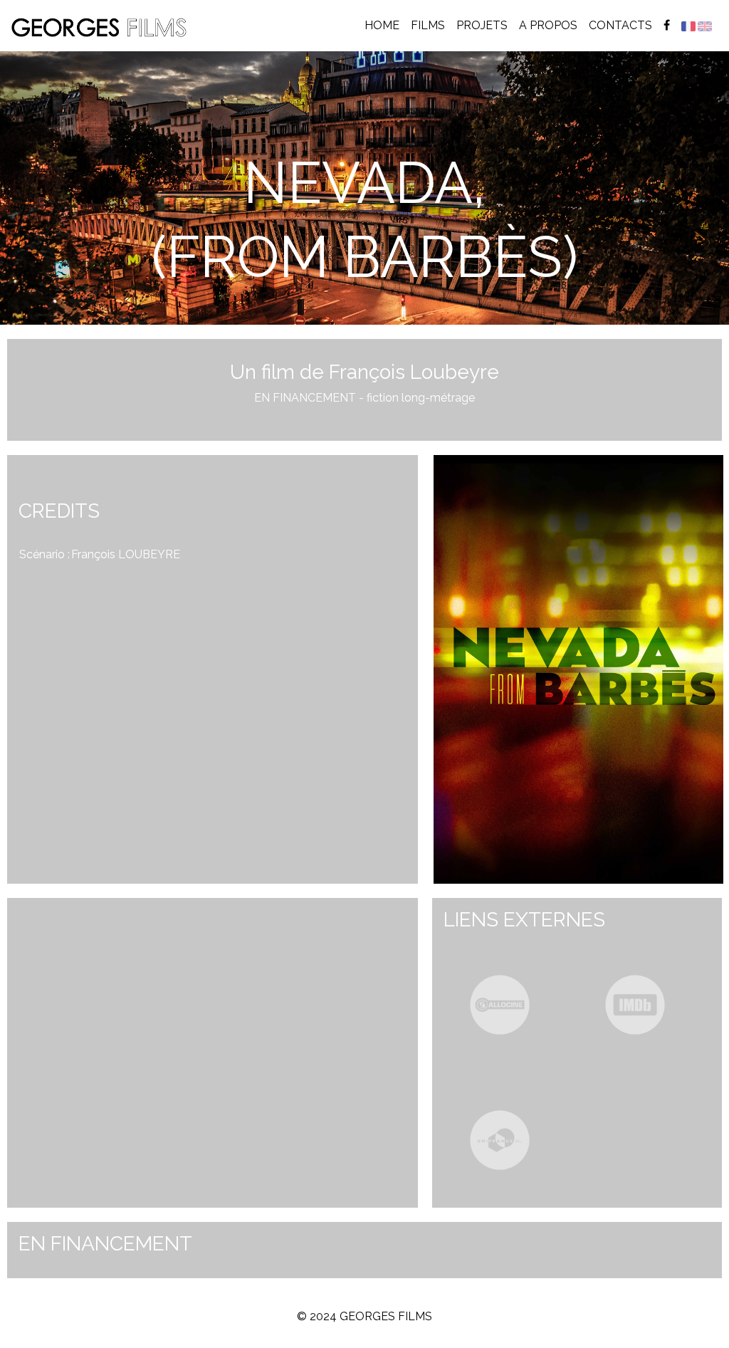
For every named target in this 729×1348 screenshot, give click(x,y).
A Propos (548, 25)
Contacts (620, 25)
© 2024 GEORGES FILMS (364, 1316)
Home (384, 25)
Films (428, 25)
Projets (482, 25)
